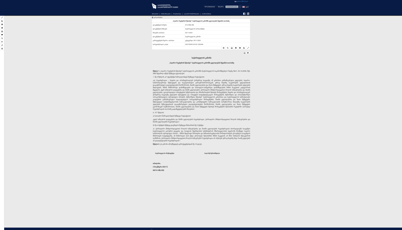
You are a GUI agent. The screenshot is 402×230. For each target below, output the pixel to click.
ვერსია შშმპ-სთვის (242, 1)
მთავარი (155, 14)
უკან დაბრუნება (157, 17)
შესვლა (221, 7)
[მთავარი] (165, 6)
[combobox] (246, 7)
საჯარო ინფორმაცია (191, 14)
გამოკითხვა (206, 14)
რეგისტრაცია (232, 7)
